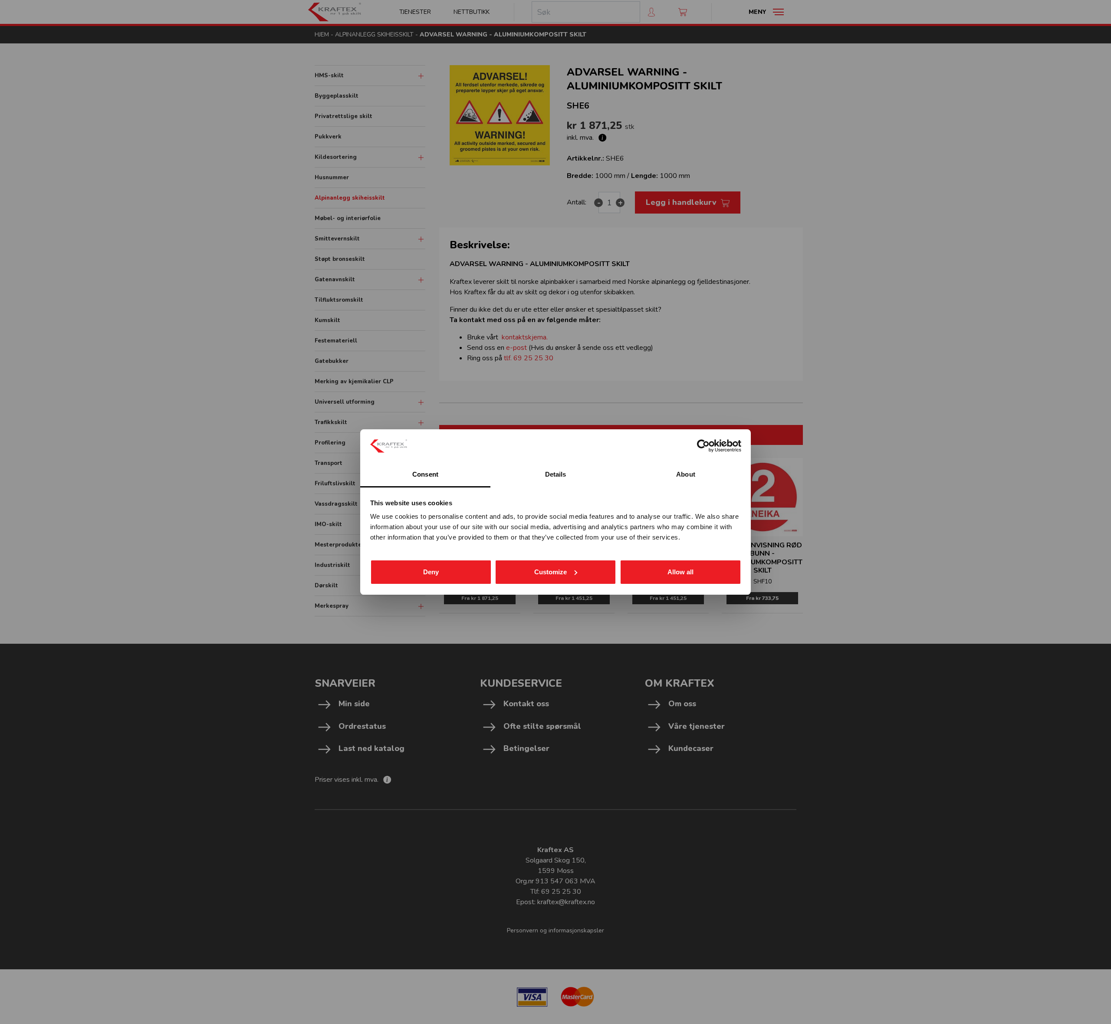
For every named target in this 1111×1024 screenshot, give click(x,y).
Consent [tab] (425, 474)
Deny (431, 572)
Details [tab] (555, 474)
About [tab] (685, 474)
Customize (550, 572)
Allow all (680, 572)
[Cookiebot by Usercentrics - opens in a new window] (703, 445)
